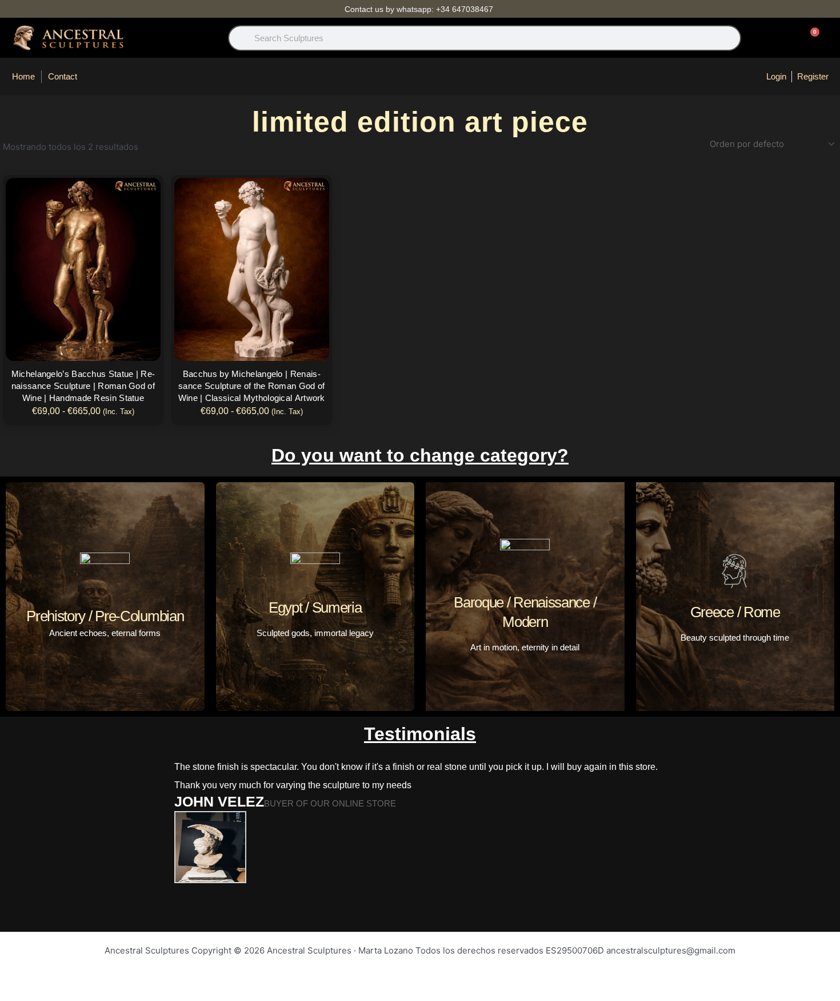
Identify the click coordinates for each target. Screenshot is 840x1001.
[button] (107, 841)
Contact (62, 76)
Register (813, 76)
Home (23, 76)
